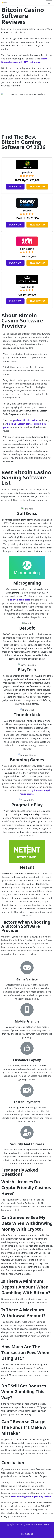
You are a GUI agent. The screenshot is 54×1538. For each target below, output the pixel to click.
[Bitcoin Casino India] (5, 2)
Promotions (27, 1533)
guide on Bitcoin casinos (26, 420)
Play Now (15, 186)
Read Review (37, 186)
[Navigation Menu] (49, 3)
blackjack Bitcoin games (20, 423)
